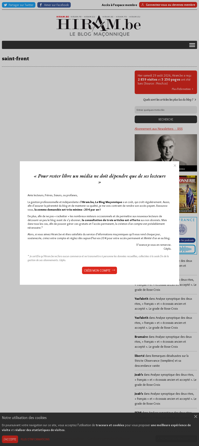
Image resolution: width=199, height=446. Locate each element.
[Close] (175, 165)
